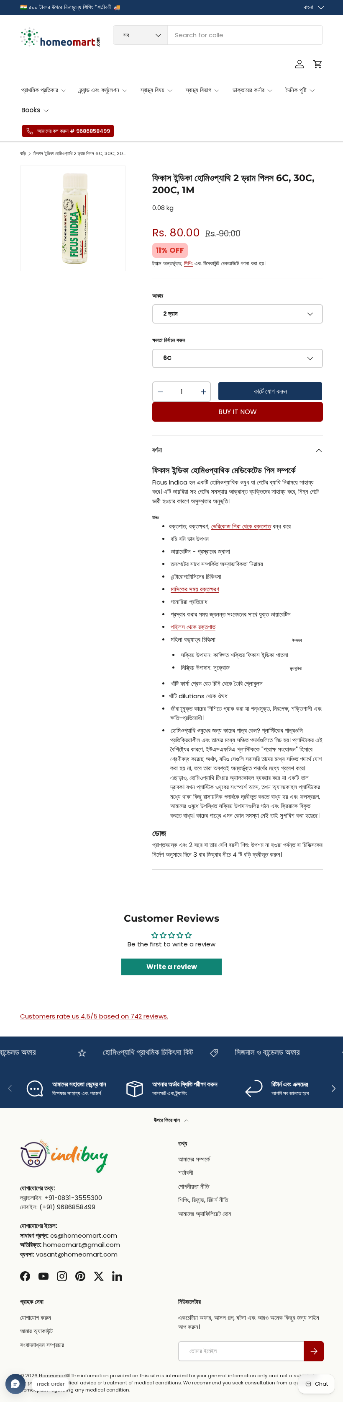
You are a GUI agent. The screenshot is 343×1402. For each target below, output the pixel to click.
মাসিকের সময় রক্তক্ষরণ (195, 589)
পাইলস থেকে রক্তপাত (193, 626)
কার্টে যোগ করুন (270, 391)
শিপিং (188, 263)
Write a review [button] (171, 967)
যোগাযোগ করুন (35, 1317)
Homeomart (53, 1375)
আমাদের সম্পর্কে (194, 1159)
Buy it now (237, 412)
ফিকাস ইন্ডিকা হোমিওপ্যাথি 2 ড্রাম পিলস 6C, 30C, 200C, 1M (80, 153)
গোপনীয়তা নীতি (193, 1186)
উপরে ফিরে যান (167, 1120)
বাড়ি (23, 153)
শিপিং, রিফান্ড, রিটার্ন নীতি (203, 1199)
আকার (157, 296)
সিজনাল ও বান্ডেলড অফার (258, 1052)
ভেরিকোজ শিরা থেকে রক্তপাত (241, 526)
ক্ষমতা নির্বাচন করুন (168, 340)
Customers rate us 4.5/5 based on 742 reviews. (94, 1016)
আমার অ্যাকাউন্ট (36, 1331)
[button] (318, 64)
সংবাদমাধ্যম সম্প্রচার (42, 1344)
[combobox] (218, 35)
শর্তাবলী (185, 1172)
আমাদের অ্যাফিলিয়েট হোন (204, 1213)
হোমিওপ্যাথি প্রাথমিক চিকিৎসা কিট (139, 1052)
